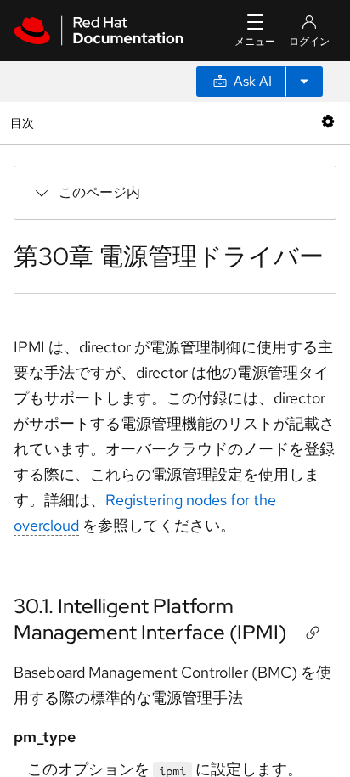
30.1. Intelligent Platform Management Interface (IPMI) (150, 619)
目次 (24, 123)
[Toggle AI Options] (304, 81)
